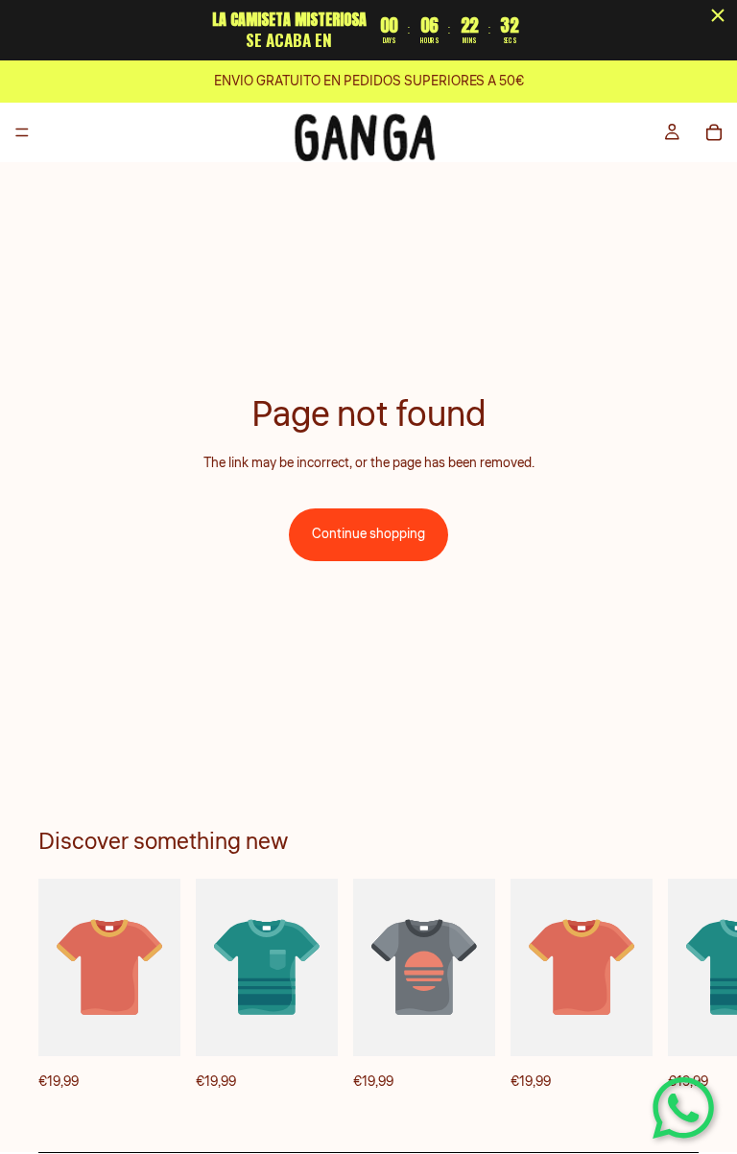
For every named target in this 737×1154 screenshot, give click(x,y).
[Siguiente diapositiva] (677, 985)
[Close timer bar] (717, 15)
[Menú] (22, 132)
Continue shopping (368, 534)
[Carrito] (714, 132)
